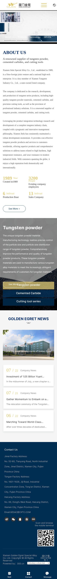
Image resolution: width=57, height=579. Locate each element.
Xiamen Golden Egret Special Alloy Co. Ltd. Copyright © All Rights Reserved (20, 558)
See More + (14, 208)
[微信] (13, 519)
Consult (28, 572)
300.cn (20, 563)
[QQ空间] (26, 519)
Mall (9, 572)
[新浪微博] (6, 519)
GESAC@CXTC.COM (20, 512)
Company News (15, 346)
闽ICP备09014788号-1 (46, 558)
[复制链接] (33, 519)
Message (47, 572)
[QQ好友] (20, 519)
